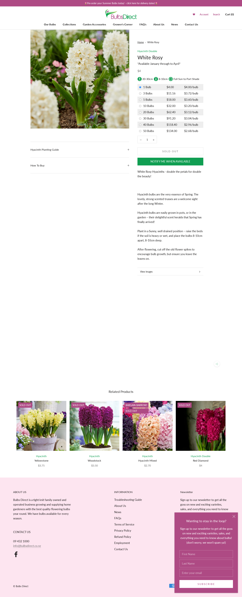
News (174, 24)
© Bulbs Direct (20, 586)
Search (216, 14)
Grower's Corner (123, 24)
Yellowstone (41, 460)
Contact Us (191, 24)
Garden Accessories (94, 24)
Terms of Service (124, 524)
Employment (122, 543)
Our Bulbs (50, 24)
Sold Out (170, 151)
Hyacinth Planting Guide (44, 149)
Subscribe (206, 583)
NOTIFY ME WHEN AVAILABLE (170, 161)
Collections (69, 24)
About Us (158, 24)
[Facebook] (16, 554)
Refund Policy (122, 537)
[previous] (10, 430)
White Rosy (153, 42)
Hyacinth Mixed (147, 460)
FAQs (117, 518)
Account (204, 14)
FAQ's (142, 24)
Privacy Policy (122, 530)
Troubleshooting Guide (128, 499)
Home (140, 42)
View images (146, 271)
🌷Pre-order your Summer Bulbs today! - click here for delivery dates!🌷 (121, 3)
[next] (231, 430)
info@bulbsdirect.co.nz (27, 546)
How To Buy (37, 165)
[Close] (233, 516)
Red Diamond (200, 460)
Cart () (229, 14)
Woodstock (94, 460)
